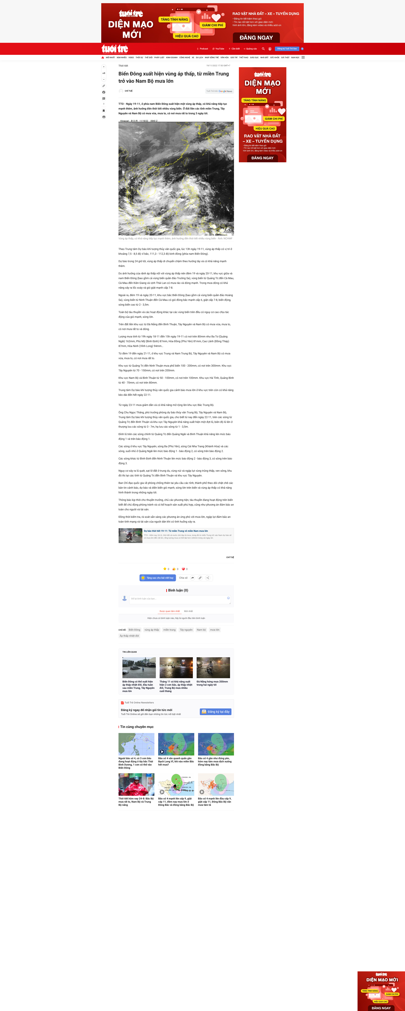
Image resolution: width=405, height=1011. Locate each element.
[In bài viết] (103, 117)
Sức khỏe (274, 57)
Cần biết (236, 49)
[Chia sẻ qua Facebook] (192, 577)
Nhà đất (264, 57)
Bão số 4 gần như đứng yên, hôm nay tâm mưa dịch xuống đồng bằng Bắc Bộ (215, 761)
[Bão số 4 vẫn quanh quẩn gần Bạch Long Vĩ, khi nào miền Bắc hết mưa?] (176, 744)
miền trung (169, 629)
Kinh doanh (172, 57)
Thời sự (139, 57)
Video (131, 57)
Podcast (204, 49)
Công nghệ (184, 57)
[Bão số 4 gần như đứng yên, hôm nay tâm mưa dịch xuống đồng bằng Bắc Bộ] (216, 744)
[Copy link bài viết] (200, 577)
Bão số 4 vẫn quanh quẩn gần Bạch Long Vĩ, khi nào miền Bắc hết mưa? (176, 761)
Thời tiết (123, 65)
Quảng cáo (251, 49)
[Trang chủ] (102, 57)
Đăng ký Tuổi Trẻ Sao (287, 49)
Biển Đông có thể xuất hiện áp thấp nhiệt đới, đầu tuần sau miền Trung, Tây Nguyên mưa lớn (138, 686)
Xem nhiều (122, 57)
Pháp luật (159, 57)
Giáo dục (254, 57)
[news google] (219, 91)
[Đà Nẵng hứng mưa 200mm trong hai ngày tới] (213, 667)
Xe (193, 57)
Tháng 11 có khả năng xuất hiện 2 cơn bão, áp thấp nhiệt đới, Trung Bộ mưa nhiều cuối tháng (176, 686)
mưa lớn (214, 629)
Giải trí (234, 57)
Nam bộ (201, 629)
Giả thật (285, 57)
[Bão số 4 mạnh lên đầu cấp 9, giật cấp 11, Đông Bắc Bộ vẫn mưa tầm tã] (216, 784)
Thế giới (149, 57)
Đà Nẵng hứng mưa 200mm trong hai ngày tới (212, 683)
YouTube (219, 49)
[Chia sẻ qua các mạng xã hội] (207, 577)
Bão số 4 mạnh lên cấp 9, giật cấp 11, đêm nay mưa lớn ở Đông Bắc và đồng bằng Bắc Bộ (176, 801)
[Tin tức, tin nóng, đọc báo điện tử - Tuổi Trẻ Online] (114, 49)
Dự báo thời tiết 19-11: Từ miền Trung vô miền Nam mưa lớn (176, 531)
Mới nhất (110, 57)
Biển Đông (134, 629)
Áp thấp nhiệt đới (129, 635)
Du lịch (199, 57)
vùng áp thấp (152, 629)
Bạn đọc (295, 57)
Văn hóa (225, 57)
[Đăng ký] (215, 711)
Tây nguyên (186, 629)
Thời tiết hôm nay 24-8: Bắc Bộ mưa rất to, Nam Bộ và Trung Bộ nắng (136, 801)
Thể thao (243, 57)
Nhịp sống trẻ (212, 57)
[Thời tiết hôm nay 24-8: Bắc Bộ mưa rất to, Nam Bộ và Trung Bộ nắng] (136, 784)
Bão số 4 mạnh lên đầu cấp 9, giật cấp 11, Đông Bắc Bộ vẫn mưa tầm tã (214, 801)
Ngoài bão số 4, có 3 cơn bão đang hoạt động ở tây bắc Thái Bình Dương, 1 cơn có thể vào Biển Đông (135, 763)
